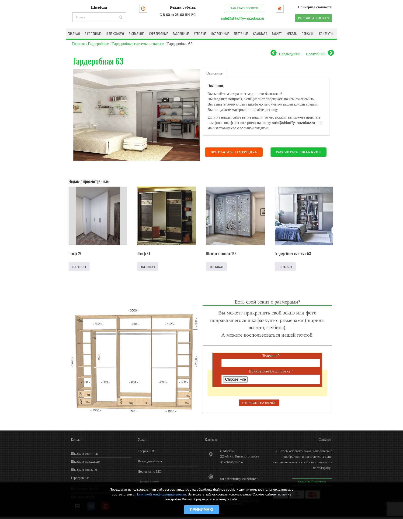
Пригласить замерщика (234, 152)
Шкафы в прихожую (85, 461)
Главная (78, 43)
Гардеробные (98, 43)
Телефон (270, 355)
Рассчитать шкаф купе (298, 152)
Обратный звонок (312, 482)
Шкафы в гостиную (84, 453)
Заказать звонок (244, 8)
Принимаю (201, 510)
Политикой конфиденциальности (160, 494)
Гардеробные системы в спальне (138, 43)
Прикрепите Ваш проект (271, 371)
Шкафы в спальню (84, 470)
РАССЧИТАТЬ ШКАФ (313, 18)
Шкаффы (99, 7)
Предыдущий (289, 53)
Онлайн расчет (148, 482)
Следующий (316, 53)
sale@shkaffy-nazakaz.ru (242, 18)
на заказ (79, 266)
